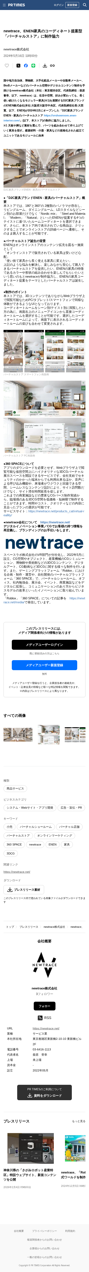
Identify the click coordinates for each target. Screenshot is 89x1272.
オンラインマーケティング (54, 835)
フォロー (44, 1006)
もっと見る (78, 1121)
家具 (67, 844)
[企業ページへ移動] (45, 966)
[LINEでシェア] (33, 65)
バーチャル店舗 (69, 826)
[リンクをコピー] (52, 65)
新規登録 (72, 5)
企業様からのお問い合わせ (44, 1248)
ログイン (59, 5)
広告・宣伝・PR (71, 807)
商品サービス (15, 788)
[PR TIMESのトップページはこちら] (16, 5)
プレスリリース (28, 926)
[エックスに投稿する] (18, 65)
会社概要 (19, 1231)
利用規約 (70, 1231)
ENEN (53, 844)
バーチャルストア (18, 835)
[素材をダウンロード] (45, 65)
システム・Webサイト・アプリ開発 (30, 807)
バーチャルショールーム (36, 826)
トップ (10, 926)
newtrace (35, 844)
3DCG (11, 853)
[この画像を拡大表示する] (18, 734)
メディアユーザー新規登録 (44, 665)
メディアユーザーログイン (44, 644)
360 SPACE (14, 844)
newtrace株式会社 (54, 926)
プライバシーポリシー (44, 1231)
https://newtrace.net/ (55, 522)
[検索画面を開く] (84, 4)
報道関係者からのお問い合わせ (44, 1239)
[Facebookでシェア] (26, 65)
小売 (9, 826)
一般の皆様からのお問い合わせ (44, 1257)
